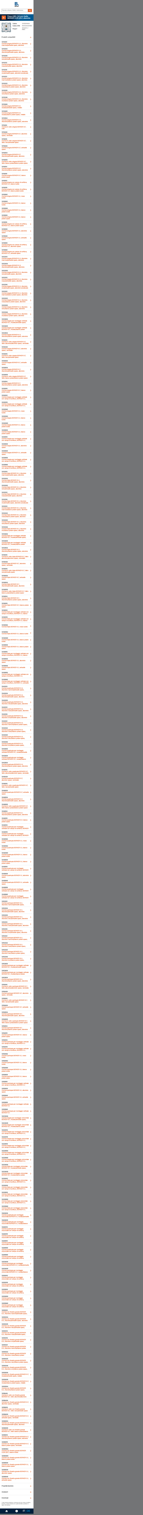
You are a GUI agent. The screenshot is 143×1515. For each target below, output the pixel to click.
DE (28, 1511)
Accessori (5, 1492)
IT (24, 1511)
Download (5, 1498)
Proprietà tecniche (7, 1486)
